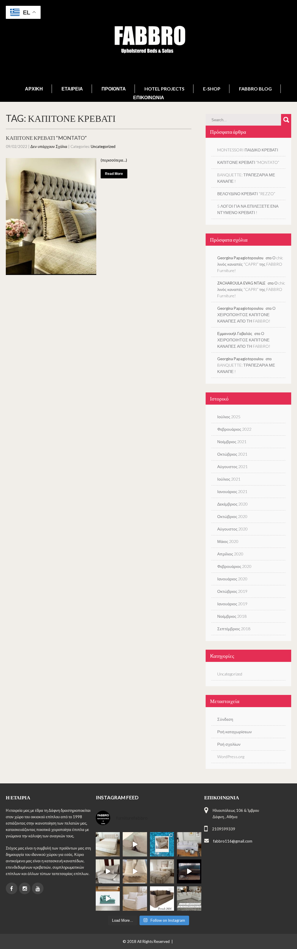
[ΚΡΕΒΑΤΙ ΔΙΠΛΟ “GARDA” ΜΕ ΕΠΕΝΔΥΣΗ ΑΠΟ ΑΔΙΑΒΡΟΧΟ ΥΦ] (162, 871)
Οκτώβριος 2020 (232, 516)
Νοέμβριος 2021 (232, 441)
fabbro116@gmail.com (232, 841)
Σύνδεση (225, 719)
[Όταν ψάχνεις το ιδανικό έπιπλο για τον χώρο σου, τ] (135, 844)
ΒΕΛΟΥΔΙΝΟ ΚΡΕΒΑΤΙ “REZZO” (246, 193)
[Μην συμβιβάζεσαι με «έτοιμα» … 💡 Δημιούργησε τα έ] (162, 898)
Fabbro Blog (255, 88)
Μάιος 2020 (227, 541)
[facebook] (11, 888)
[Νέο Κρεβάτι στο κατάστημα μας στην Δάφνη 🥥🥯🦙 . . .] (108, 844)
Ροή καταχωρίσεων (234, 731)
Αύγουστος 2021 (232, 466)
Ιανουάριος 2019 (232, 603)
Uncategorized (103, 146)
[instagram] (24, 888)
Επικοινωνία (148, 97)
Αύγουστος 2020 (232, 528)
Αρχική (34, 88)
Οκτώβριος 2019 (232, 591)
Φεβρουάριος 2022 (234, 429)
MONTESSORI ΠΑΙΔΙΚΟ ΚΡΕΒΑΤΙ (247, 149)
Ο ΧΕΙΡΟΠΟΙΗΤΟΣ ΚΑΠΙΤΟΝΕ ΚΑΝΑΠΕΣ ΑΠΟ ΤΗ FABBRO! (246, 314)
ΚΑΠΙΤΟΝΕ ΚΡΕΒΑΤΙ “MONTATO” (46, 138)
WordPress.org (230, 756)
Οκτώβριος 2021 (232, 454)
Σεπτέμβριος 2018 (233, 628)
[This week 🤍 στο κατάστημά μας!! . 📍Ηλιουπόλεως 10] (189, 844)
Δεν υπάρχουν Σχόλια (48, 146)
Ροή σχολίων (228, 744)
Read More (114, 174)
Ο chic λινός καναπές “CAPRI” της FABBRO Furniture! (250, 264)
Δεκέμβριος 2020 (232, 503)
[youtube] (38, 888)
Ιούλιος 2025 (228, 416)
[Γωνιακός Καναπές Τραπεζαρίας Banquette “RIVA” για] (189, 871)
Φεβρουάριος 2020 (234, 566)
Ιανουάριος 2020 (232, 578)
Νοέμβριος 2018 (232, 616)
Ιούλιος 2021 (228, 479)
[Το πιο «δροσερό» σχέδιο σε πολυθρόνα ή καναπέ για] (162, 844)
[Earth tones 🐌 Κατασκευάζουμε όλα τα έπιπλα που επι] (135, 898)
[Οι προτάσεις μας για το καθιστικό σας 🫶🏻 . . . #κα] (189, 898)
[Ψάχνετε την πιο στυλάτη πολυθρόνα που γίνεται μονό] (135, 871)
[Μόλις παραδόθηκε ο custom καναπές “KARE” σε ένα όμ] (108, 871)
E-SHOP (211, 88)
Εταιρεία (72, 88)
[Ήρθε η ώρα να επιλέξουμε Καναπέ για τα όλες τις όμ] (108, 898)
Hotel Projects (164, 88)
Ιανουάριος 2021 (232, 491)
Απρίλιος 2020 (230, 553)
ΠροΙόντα (114, 88)
